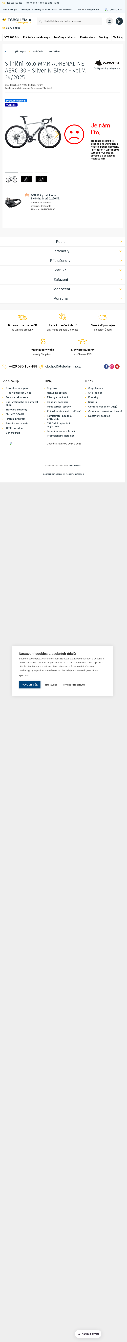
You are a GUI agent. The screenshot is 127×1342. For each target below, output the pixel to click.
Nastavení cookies (99, 406)
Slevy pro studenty (16, 400)
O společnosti (96, 378)
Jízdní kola (37, 51)
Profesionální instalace (61, 426)
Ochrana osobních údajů (102, 397)
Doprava (52, 378)
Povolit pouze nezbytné (74, 685)
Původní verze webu (17, 414)
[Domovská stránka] (6, 52)
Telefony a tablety (64, 37)
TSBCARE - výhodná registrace (58, 416)
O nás (78, 9)
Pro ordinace (65, 9)
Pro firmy (36, 9)
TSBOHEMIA (75, 456)
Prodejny (25, 9)
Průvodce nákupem (17, 378)
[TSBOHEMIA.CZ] (16, 21)
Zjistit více (24, 675)
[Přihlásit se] (109, 21)
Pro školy (49, 9)
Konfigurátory (92, 9)
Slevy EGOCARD (15, 404)
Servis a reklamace (17, 388)
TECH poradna (14, 418)
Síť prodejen (95, 383)
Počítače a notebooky (35, 37)
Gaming (103, 37)
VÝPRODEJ (11, 37)
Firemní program (15, 409)
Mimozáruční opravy (59, 397)
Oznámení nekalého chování (105, 401)
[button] (113, 9)
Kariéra (92, 392)
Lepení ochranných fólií (61, 421)
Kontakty (93, 388)
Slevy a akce (13, 27)
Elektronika (86, 37)
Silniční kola (54, 51)
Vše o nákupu (10, 9)
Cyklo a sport (20, 51)
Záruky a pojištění (57, 388)
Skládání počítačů (57, 392)
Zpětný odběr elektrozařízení (64, 401)
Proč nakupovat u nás (18, 383)
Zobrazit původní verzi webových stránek (63, 464)
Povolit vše (30, 685)
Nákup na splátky (57, 383)
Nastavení (51, 685)
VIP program (13, 423)
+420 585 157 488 (13, 3)
